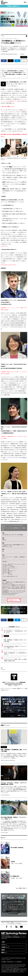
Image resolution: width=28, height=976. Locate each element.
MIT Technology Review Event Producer (9, 54)
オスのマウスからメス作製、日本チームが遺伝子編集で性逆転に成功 (15, 659)
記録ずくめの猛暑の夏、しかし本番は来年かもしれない (15, 653)
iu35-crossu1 (3, 669)
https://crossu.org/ (4, 246)
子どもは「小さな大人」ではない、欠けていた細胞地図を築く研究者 (14, 783)
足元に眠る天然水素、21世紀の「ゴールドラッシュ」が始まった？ (15, 646)
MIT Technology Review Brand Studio (8, 760)
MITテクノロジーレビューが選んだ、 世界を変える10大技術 (13, 897)
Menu (25, 2)
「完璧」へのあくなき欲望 (16, 862)
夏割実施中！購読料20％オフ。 (14, 6)
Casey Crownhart (5, 832)
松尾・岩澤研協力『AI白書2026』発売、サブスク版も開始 (15, 638)
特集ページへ (21, 715)
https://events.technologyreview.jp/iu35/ (8, 264)
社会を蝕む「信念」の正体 (16, 877)
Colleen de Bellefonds (6, 795)
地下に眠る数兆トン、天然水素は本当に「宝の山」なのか (15, 631)
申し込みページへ (13, 600)
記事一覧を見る (20, 612)
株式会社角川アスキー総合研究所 (14, 961)
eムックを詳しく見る (20, 888)
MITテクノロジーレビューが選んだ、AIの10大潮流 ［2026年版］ (13, 701)
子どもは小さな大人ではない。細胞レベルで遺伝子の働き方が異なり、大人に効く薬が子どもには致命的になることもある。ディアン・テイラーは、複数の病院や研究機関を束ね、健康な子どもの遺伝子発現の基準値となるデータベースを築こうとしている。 (14, 789)
